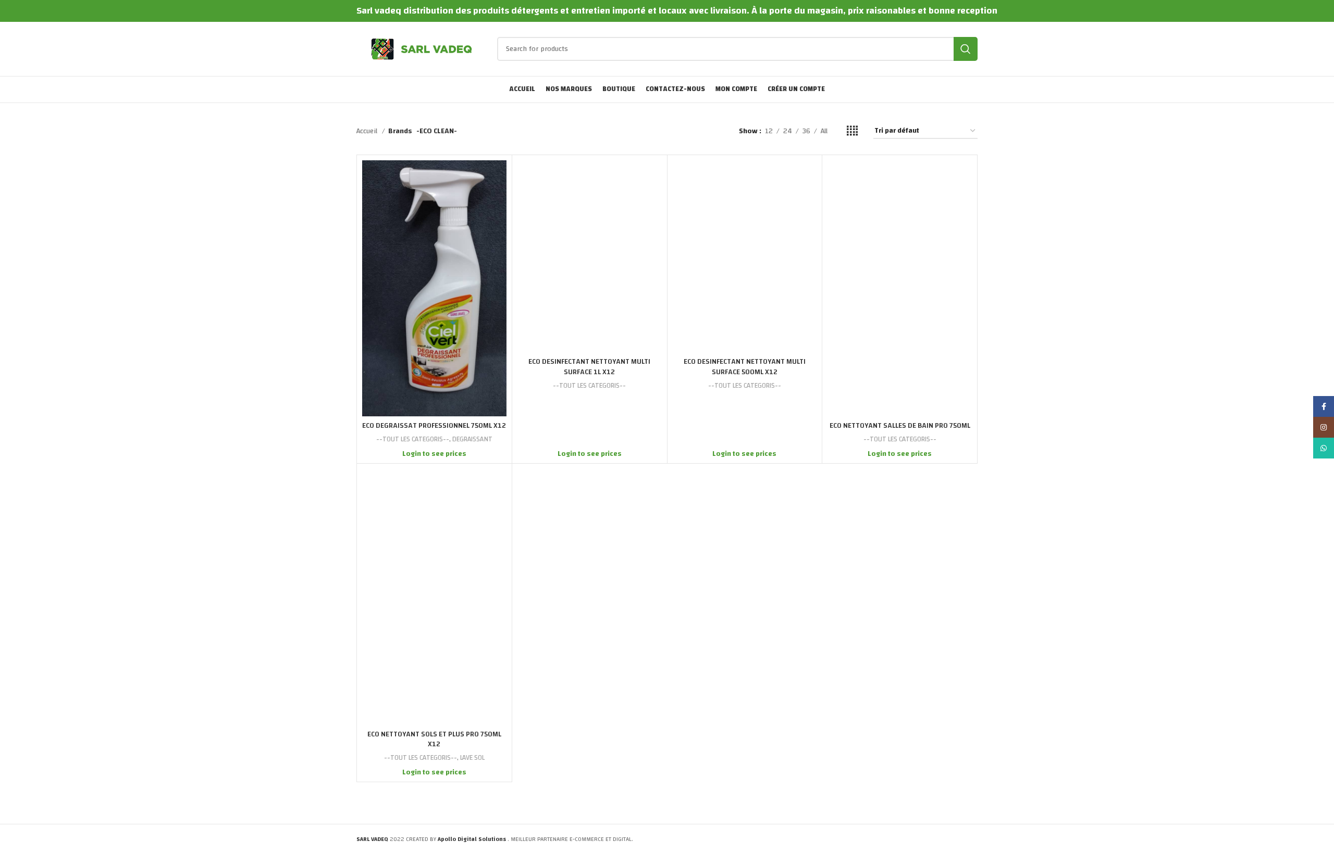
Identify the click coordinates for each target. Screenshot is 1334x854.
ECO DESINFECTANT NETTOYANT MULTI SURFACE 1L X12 (589, 367)
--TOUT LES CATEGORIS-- (412, 439)
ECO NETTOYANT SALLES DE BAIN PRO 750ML (900, 425)
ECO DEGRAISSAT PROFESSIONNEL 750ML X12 (434, 425)
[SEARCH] (966, 49)
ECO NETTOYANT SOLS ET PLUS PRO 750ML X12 (434, 739)
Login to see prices (434, 454)
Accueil (367, 131)
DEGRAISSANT (472, 439)
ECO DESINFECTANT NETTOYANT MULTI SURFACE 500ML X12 (745, 367)
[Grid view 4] (852, 131)
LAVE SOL (472, 758)
